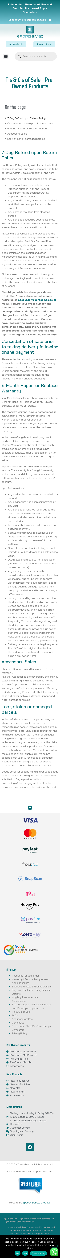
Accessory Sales (17, 133)
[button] (5, 56)
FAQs (15, 1015)
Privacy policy (39, 1253)
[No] (55, 1246)
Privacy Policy (19, 1033)
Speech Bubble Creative (37, 1202)
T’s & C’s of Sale (21, 1011)
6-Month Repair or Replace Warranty (28, 128)
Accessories (19, 1001)
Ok (17, 1253)
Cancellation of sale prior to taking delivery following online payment (31, 123)
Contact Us (18, 1022)
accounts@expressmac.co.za (37, 299)
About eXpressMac (22, 1018)
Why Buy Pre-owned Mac (25, 997)
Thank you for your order (25, 975)
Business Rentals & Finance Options (32, 986)
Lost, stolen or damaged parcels (26, 138)
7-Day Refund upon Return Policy (26, 118)
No (25, 1253)
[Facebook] (30, 1147)
